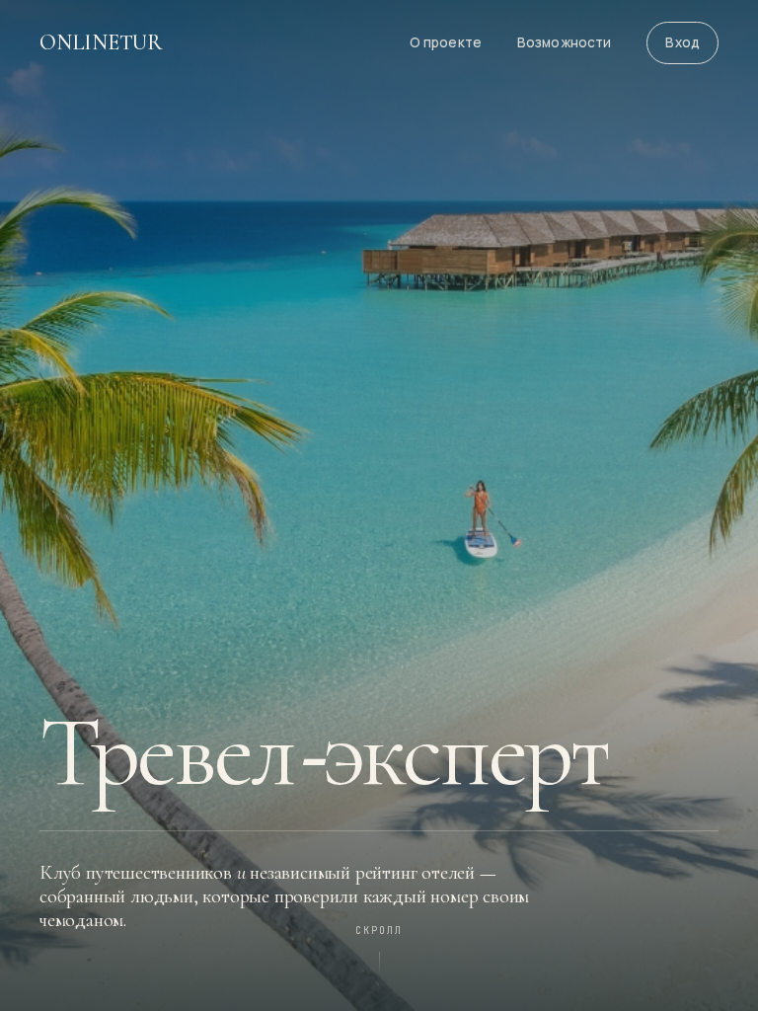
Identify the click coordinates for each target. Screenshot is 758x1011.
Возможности (564, 42)
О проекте (446, 42)
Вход (682, 42)
